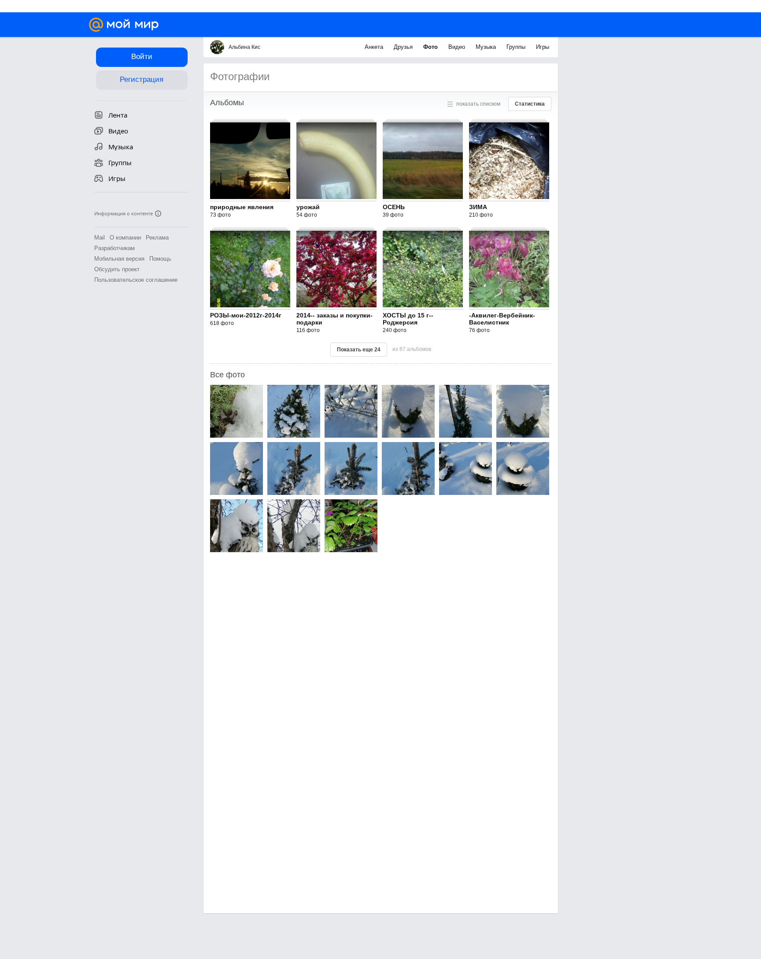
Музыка (487, 47)
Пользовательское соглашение (135, 280)
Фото (431, 47)
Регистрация (141, 79)
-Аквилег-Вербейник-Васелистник (502, 319)
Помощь (160, 258)
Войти (141, 56)
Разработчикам (114, 248)
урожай (308, 206)
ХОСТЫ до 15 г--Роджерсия (408, 319)
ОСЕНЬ (394, 206)
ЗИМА (478, 206)
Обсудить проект (117, 269)
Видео (457, 47)
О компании (125, 237)
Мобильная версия (119, 258)
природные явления (241, 206)
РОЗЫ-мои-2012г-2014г (245, 315)
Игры (542, 47)
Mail (99, 237)
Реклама (157, 237)
